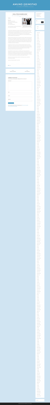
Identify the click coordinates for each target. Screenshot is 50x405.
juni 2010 (38, 314)
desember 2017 (38, 188)
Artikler (38, 26)
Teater (10, 65)
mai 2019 (38, 162)
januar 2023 (38, 97)
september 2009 (39, 324)
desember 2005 (38, 376)
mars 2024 (38, 76)
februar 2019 (38, 167)
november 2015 (38, 223)
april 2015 (38, 232)
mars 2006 (38, 371)
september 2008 (39, 338)
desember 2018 (38, 170)
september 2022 (39, 103)
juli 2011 (38, 294)
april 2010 (38, 315)
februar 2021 (38, 132)
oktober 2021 (38, 120)
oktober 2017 (38, 191)
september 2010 (39, 309)
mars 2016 (38, 217)
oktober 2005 (38, 379)
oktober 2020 (38, 138)
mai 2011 (38, 297)
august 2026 (38, 32)
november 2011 (38, 288)
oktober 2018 (38, 173)
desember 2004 (38, 391)
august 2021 (38, 123)
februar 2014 (38, 250)
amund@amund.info (38, 16)
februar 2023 (38, 96)
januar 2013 (38, 267)
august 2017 (38, 194)
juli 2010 (38, 312)
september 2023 (39, 85)
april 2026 (38, 38)
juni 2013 (38, 261)
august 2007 (38, 353)
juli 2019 (38, 159)
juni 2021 (38, 126)
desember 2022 (38, 99)
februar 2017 (38, 203)
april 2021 (38, 129)
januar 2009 (38, 332)
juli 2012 (38, 276)
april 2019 (38, 164)
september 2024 (39, 67)
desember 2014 (38, 238)
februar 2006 (38, 373)
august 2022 (38, 105)
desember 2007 (38, 347)
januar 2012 (38, 285)
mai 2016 (38, 214)
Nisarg (31, 403)
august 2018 (38, 176)
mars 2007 (38, 359)
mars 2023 (38, 94)
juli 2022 (38, 106)
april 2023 (38, 93)
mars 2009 (38, 329)
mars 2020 (38, 147)
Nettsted (9, 99)
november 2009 (38, 321)
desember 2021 (38, 117)
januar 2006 (38, 374)
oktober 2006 (38, 365)
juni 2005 (38, 383)
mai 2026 (38, 37)
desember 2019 (38, 152)
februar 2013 (38, 265)
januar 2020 (38, 150)
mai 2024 (38, 73)
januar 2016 (38, 220)
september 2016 (39, 211)
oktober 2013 (38, 256)
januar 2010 (38, 320)
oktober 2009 (38, 323)
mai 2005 (38, 385)
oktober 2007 (38, 350)
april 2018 (38, 182)
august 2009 (38, 326)
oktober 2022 (38, 102)
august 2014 (38, 244)
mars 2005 (38, 388)
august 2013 (38, 259)
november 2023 (38, 82)
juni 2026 (38, 35)
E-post (9, 95)
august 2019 (38, 158)
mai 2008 (38, 341)
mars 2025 (38, 58)
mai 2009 (38, 327)
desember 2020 (38, 135)
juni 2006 (38, 368)
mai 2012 (38, 279)
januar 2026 (38, 43)
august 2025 (38, 50)
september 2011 (39, 291)
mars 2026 (38, 40)
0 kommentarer (26, 15)
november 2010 (38, 306)
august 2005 (38, 382)
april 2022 (38, 111)
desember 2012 (38, 268)
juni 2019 (38, 161)
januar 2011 (38, 303)
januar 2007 (38, 362)
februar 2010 (38, 318)
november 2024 (38, 64)
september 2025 (39, 49)
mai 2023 (38, 91)
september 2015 (39, 226)
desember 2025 (38, 44)
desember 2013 (38, 253)
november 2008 (38, 335)
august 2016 (38, 212)
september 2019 (39, 156)
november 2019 (38, 153)
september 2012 (39, 273)
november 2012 (38, 270)
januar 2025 (38, 61)
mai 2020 (38, 144)
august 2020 (38, 141)
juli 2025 (38, 52)
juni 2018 (38, 179)
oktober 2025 (38, 47)
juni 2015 (38, 229)
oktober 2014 (38, 241)
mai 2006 (38, 370)
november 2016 (38, 208)
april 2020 (38, 146)
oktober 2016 (38, 209)
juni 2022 (38, 108)
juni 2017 (38, 197)
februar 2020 (38, 149)
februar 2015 (38, 235)
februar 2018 (38, 185)
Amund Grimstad (20, 15)
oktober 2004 (38, 394)
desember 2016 (38, 206)
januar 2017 (38, 205)
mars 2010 (38, 317)
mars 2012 (38, 282)
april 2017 (38, 200)
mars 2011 (38, 300)
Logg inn (37, 400)
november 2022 (38, 100)
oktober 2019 (38, 155)
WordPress (26, 403)
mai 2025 (38, 55)
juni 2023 (38, 90)
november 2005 (38, 377)
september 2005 (39, 380)
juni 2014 (38, 247)
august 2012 (38, 274)
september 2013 (39, 258)
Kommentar (10, 80)
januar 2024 (38, 79)
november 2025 (38, 46)
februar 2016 (38, 218)
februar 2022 (38, 114)
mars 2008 (38, 344)
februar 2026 (38, 41)
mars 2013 (38, 264)
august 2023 (38, 87)
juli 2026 (38, 34)
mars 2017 (38, 202)
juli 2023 (38, 88)
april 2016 (38, 215)
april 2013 (38, 262)
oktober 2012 (38, 271)
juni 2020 (38, 143)
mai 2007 (38, 356)
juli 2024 (38, 70)
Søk (36, 20)
